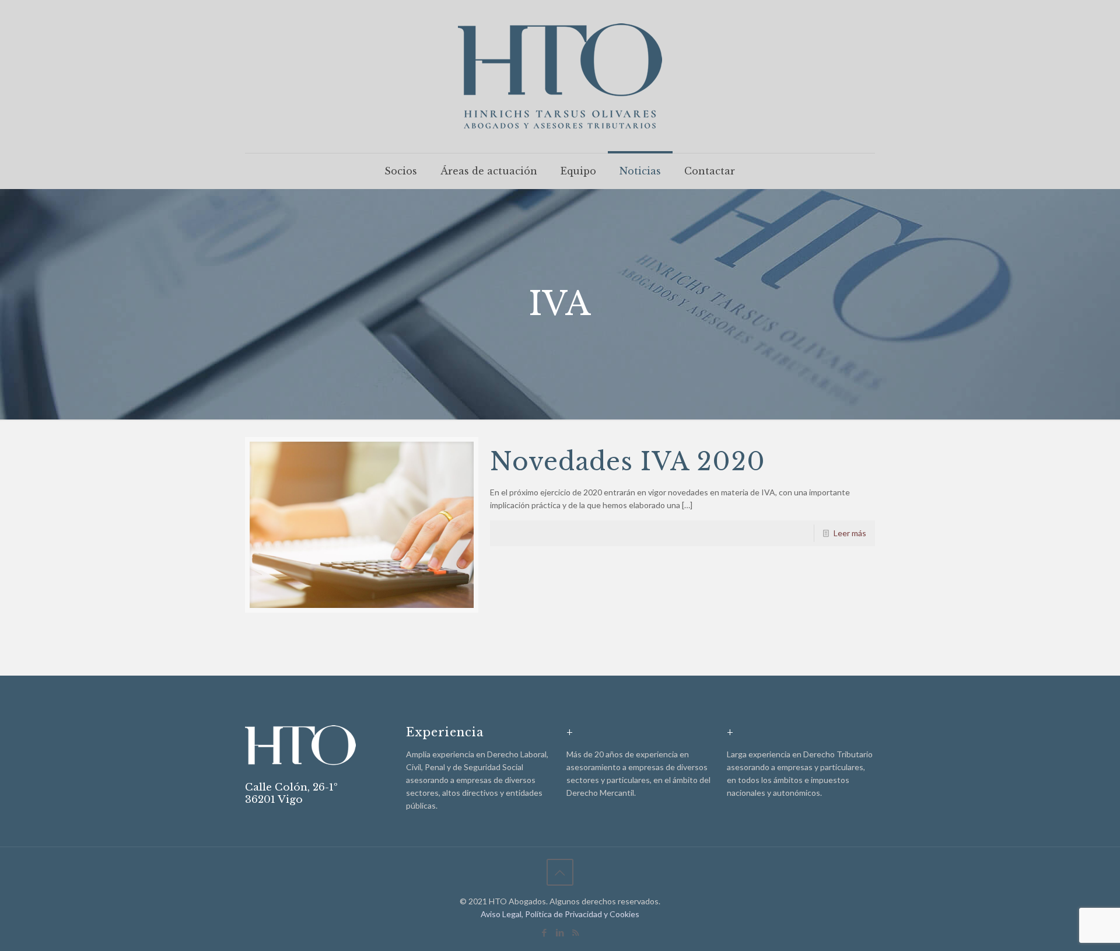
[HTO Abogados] (560, 76)
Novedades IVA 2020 (627, 461)
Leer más (850, 533)
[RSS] (575, 932)
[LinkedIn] (560, 932)
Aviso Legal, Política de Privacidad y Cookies (560, 914)
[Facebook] (544, 932)
